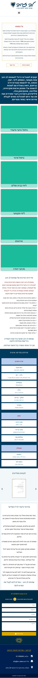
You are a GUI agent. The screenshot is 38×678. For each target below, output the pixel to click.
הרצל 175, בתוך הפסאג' (19, 457)
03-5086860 (20, 656)
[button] (19, 12)
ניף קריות (18, 429)
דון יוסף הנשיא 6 (19, 400)
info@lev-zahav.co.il (19, 661)
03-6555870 (15, 594)
